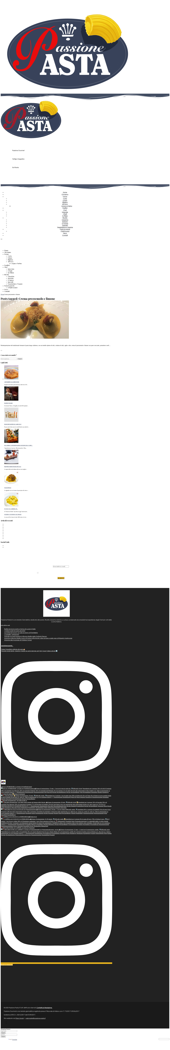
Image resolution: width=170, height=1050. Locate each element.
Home (2, 294)
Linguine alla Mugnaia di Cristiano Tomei (16, 533)
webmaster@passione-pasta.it (35, 1018)
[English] (2, 240)
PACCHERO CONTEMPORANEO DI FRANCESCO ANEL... (18, 445)
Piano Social (19, 1018)
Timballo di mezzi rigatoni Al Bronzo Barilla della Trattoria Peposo (23, 530)
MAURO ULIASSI (8, 403)
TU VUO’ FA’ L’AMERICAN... (11, 509)
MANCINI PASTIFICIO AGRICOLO (12, 424)
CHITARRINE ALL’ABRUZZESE (11, 382)
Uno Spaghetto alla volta (11, 537)
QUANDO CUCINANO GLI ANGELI (12, 514)
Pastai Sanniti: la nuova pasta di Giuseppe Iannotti (18, 535)
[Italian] (1, 240)
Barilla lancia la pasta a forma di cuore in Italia (17, 524)
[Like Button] (1, 350)
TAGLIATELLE (7, 487)
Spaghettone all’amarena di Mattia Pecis (15, 538)
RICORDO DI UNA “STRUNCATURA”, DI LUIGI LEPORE (19, 342)
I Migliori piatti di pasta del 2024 (13, 525)
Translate (14, 1039)
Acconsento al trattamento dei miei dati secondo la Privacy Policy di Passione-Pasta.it (62, 574)
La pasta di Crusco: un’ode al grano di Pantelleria (18, 527)
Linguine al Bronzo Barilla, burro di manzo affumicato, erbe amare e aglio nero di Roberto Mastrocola (32, 532)
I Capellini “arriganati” (10, 529)
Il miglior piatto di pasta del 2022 (12, 466)
